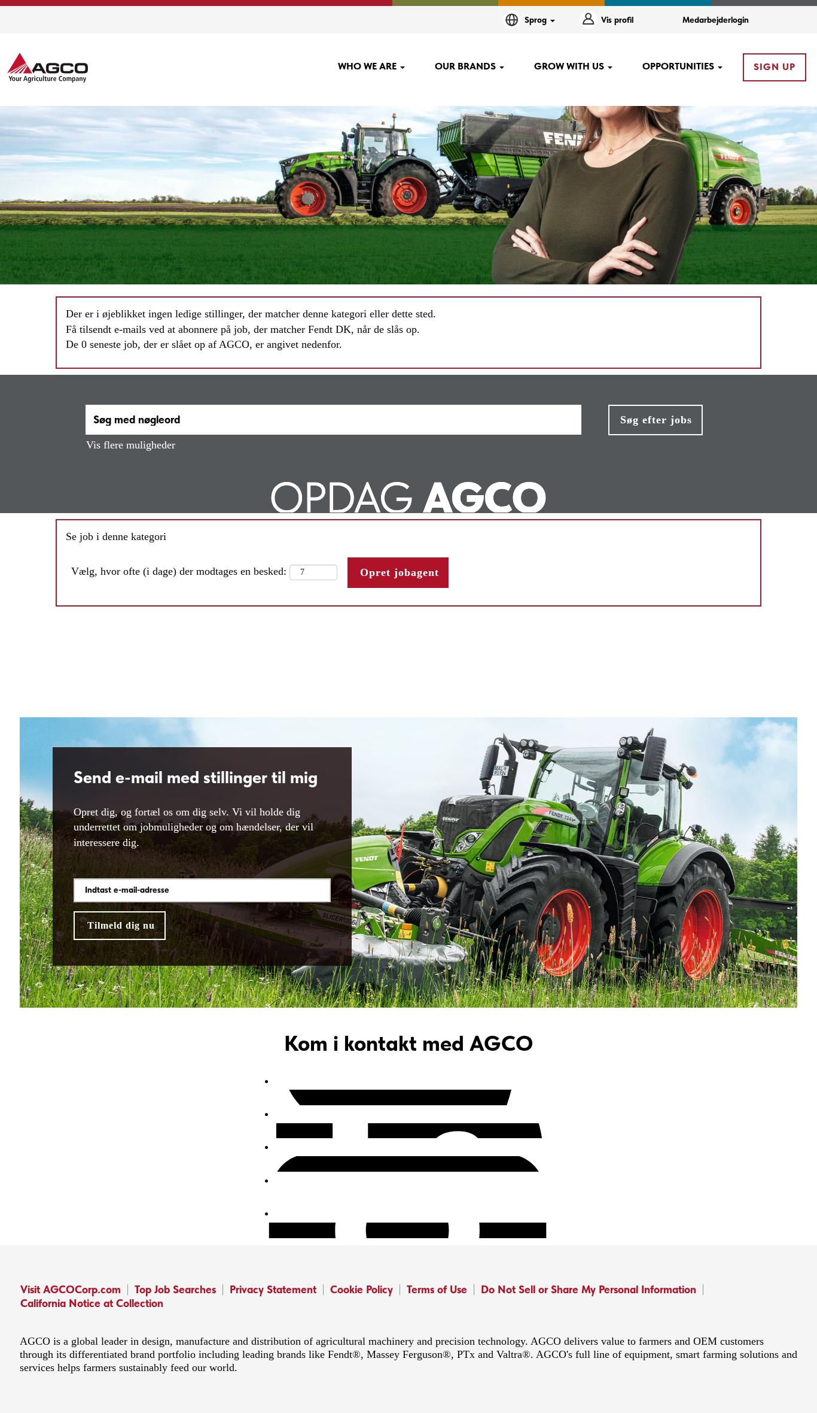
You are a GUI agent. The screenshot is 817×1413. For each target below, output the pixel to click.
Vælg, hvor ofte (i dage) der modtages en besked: (178, 571)
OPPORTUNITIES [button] (679, 66)
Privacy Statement (273, 1289)
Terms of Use (437, 1289)
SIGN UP (774, 66)
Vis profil (617, 20)
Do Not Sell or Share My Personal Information (588, 1289)
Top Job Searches (175, 1289)
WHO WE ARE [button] (368, 66)
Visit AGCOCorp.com (70, 1289)
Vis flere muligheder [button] (130, 445)
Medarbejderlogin (715, 20)
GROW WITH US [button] (570, 66)
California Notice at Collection (91, 1303)
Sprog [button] (537, 20)
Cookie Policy (361, 1289)
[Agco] (47, 68)
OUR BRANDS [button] (466, 66)
